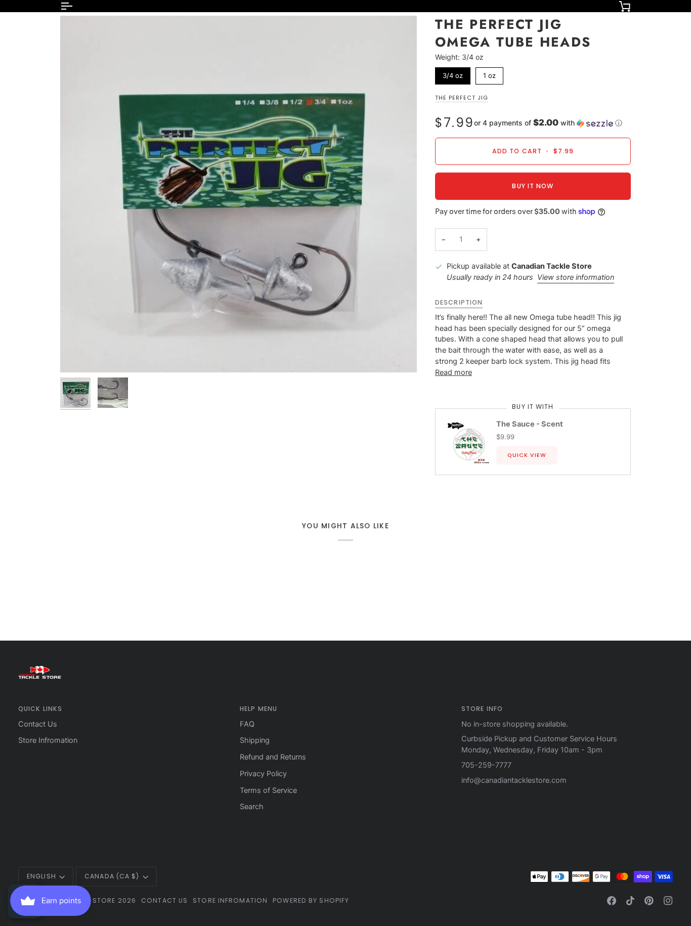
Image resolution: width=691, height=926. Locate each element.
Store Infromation (47, 740)
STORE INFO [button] (482, 708)
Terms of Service (268, 790)
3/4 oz (453, 73)
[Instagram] (668, 900)
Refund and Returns (273, 757)
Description (459, 302)
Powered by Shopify (311, 900)
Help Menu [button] (258, 708)
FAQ (247, 724)
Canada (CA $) (111, 876)
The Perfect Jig (461, 98)
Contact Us (37, 724)
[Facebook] (611, 900)
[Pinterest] (649, 900)
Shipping (255, 740)
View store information (575, 277)
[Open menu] (75, 6)
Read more (453, 372)
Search (252, 806)
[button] (548, 123)
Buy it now (532, 186)
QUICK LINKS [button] (40, 708)
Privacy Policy (263, 773)
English (41, 876)
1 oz (489, 73)
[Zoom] (238, 194)
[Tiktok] (630, 900)
